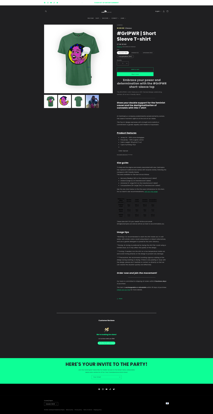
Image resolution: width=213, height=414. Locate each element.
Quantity (119, 60)
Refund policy (69, 409)
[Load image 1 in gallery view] (50, 101)
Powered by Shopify (59, 410)
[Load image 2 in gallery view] (64, 101)
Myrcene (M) (123, 53)
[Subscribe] (119, 377)
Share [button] (120, 298)
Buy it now (135, 74)
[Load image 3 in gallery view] (78, 101)
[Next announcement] (131, 2)
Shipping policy (98, 409)
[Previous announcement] (82, 2)
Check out (121, 290)
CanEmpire (51, 410)
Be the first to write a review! (106, 343)
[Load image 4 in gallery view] (92, 101)
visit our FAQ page (151, 192)
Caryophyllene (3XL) (125, 56)
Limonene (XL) (148, 53)
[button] (46, 11)
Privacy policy (78, 409)
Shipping (119, 46)
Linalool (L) (135, 53)
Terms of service (87, 409)
